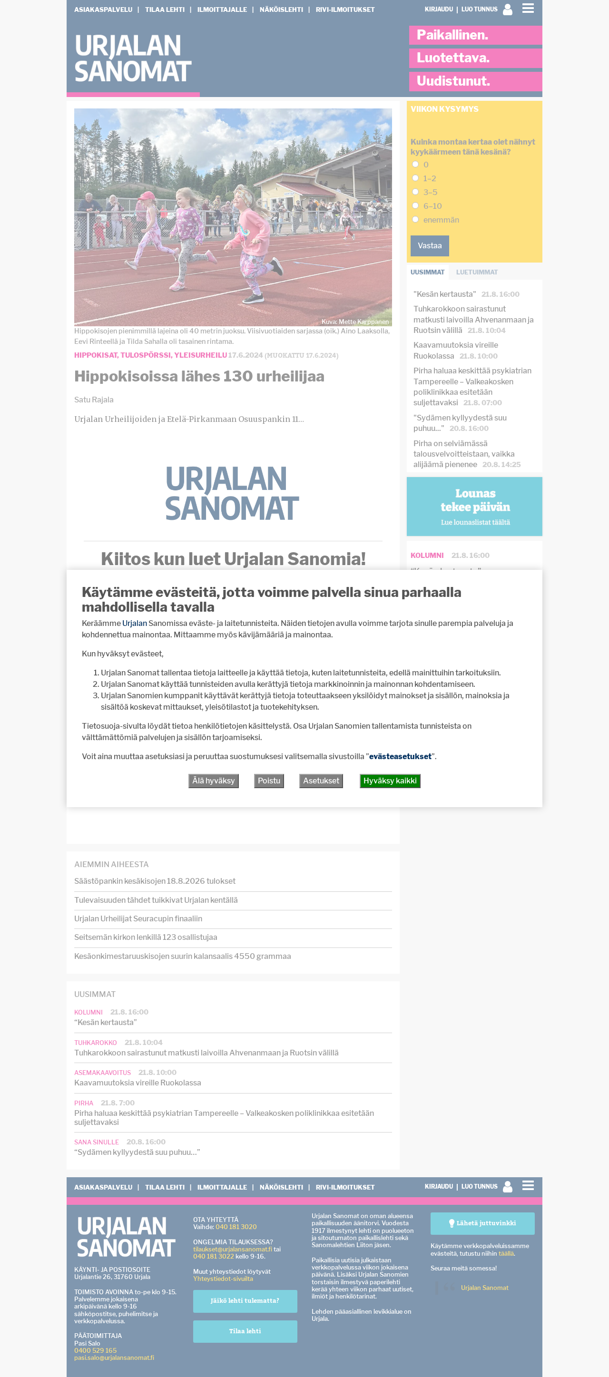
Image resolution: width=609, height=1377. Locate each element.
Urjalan (134, 623)
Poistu (269, 780)
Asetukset (321, 780)
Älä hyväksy (213, 780)
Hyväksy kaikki (390, 780)
